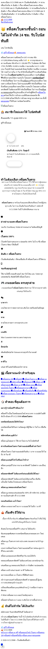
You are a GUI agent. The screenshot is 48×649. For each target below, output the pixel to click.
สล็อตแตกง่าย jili (23, 388)
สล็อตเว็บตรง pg (30, 379)
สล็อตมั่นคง (17, 391)
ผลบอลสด (5, 101)
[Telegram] (2, 645)
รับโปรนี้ (16, 164)
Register (10, 22)
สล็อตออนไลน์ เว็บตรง (28, 632)
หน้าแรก (4, 632)
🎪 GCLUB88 (6, 20)
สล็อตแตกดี (28, 382)
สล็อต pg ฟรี (18, 385)
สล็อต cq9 (39, 382)
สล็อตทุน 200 (7, 379)
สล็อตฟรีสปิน (41, 391)
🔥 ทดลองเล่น (20, 53)
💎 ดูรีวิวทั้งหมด (7, 53)
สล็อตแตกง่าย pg (30, 394)
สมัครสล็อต (16, 382)
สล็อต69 (18, 379)
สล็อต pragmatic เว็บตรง (12, 394)
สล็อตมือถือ (29, 391)
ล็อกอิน (4, 22)
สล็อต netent (30, 385)
